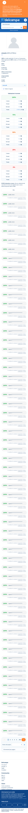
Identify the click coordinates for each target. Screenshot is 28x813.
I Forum (3, 778)
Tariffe (2, 768)
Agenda (3, 777)
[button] (21, 27)
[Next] (23, 739)
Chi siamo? (4, 764)
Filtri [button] (14, 190)
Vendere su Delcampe (6, 789)
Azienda (3, 766)
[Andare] (24, 744)
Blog (2, 775)
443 (20, 739)
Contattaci (3, 770)
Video (2, 780)
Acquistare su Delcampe (7, 787)
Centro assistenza (5, 786)
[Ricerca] (25, 27)
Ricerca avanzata (14, 30)
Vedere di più (4, 801)
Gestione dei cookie (18, 810)
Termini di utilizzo (5, 810)
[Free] (2, 54)
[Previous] (4, 739)
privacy (11, 810)
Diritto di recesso (5, 811)
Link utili (5, 85)
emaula (24, 197)
